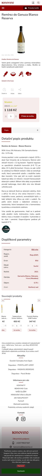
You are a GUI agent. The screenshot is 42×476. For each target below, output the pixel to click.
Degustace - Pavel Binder (21, 373)
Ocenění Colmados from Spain (21, 361)
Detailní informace (8, 81)
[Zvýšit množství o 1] (16, 116)
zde (28, 462)
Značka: (10, 59)
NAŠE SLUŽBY (21, 391)
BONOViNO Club (21, 388)
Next (39, 300)
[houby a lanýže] (28, 77)
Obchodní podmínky (21, 404)
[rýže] (13, 77)
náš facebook (17, 419)
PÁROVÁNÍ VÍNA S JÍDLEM (21, 395)
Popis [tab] (6, 130)
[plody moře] (5, 77)
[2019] (6, 233)
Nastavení (21, 466)
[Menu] (3, 8)
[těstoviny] (21, 77)
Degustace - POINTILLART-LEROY (21, 365)
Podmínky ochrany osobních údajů (21, 407)
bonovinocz (23, 419)
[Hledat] (38, 3)
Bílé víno (35, 249)
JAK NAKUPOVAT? (21, 398)
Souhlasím (21, 471)
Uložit (19, 97)
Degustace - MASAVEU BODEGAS (21, 369)
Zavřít (33, 97)
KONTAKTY (21, 385)
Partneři (21, 401)
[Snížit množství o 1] (6, 116)
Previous (3, 300)
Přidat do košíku (27, 116)
